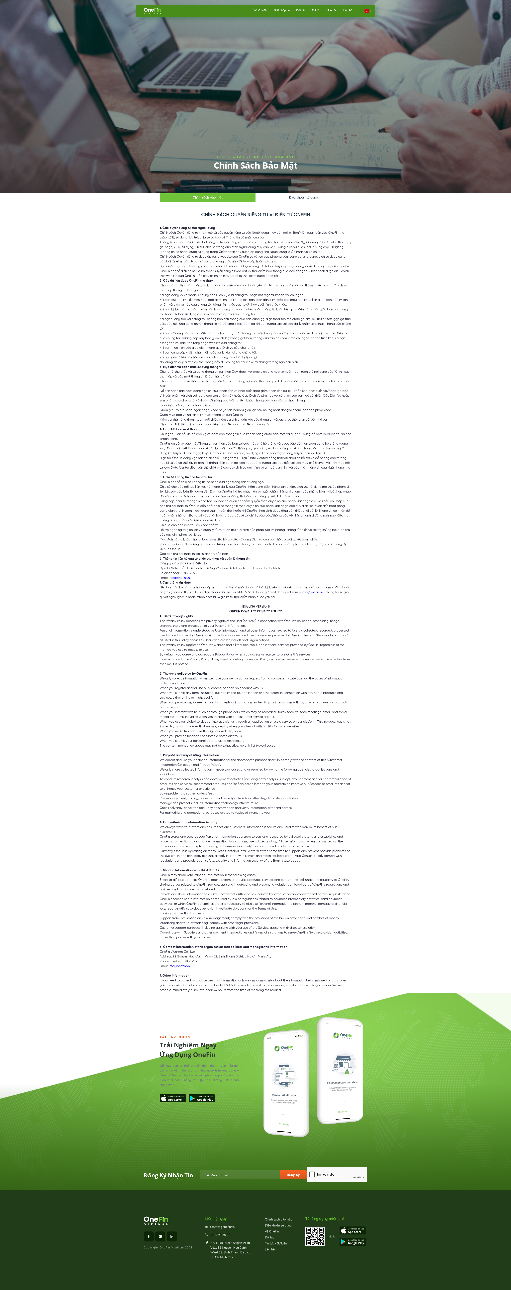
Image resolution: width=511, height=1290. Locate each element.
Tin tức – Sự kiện (276, 1243)
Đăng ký (293, 1175)
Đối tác (300, 10)
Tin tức (332, 10)
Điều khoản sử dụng (303, 197)
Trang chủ (229, 157)
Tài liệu (316, 10)
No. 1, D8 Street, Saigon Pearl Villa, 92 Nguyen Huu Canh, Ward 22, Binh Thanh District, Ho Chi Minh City (230, 1250)
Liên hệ (347, 10)
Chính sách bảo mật (208, 197)
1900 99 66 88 (220, 1235)
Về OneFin (260, 10)
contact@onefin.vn (222, 1227)
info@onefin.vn (179, 578)
